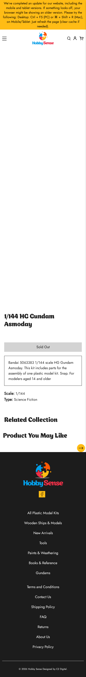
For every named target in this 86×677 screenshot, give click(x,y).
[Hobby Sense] (43, 38)
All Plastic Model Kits (43, 513)
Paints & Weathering (43, 553)
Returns (43, 626)
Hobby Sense (35, 669)
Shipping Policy (43, 606)
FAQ (43, 616)
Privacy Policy (43, 646)
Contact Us (43, 596)
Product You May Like (35, 436)
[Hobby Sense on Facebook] (42, 496)
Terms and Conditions (43, 587)
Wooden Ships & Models (43, 523)
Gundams (43, 573)
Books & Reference (43, 563)
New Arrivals (43, 533)
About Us (43, 636)
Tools (43, 543)
